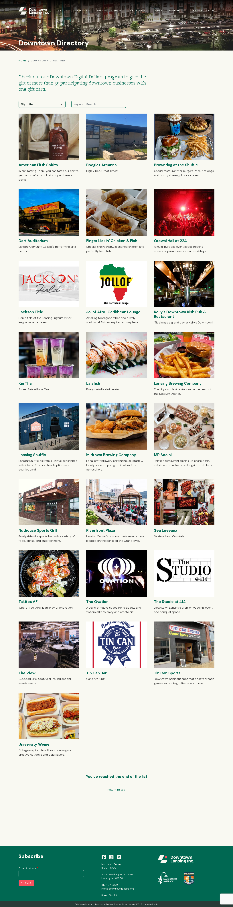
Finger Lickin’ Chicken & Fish (111, 240)
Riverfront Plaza (100, 530)
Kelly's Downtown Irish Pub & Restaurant (180, 314)
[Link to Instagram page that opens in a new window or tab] (111, 856)
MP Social (163, 454)
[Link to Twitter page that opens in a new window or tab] (119, 856)
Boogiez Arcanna (101, 164)
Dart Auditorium (33, 240)
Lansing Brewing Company (178, 383)
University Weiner (35, 744)
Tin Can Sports (167, 673)
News (159, 10)
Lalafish (93, 383)
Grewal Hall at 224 (170, 240)
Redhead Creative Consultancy (119, 904)
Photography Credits (150, 904)
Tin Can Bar (96, 673)
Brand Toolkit (109, 895)
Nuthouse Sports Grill (38, 530)
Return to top (116, 790)
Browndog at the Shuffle (176, 164)
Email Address (27, 868)
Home (23, 60)
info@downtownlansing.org (117, 888)
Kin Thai (26, 383)
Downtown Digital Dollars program (86, 76)
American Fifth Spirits (38, 164)
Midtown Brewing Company (111, 454)
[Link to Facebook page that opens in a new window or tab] (103, 856)
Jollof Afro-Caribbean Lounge (113, 311)
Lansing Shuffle (32, 454)
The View (27, 673)
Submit (26, 883)
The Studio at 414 (170, 601)
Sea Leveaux (165, 530)
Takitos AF (28, 601)
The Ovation (97, 601)
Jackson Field (31, 311)
